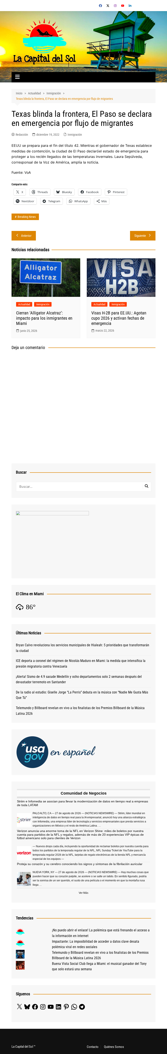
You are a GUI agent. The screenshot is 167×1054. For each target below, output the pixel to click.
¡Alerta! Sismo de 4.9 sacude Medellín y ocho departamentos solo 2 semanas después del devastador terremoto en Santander (79, 679)
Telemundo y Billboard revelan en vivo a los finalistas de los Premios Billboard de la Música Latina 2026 (80, 711)
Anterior (26, 236)
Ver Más (83, 892)
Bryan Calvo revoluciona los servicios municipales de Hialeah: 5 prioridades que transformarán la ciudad (82, 648)
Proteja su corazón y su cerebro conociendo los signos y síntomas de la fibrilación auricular (79, 864)
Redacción (22, 134)
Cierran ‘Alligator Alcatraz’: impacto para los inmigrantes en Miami (44, 318)
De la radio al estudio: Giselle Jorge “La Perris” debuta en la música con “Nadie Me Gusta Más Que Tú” (82, 695)
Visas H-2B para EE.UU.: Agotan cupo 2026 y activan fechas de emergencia (118, 318)
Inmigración (75, 134)
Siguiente (140, 236)
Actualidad (24, 304)
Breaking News (27, 217)
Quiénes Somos (114, 1047)
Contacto (93, 1047)
